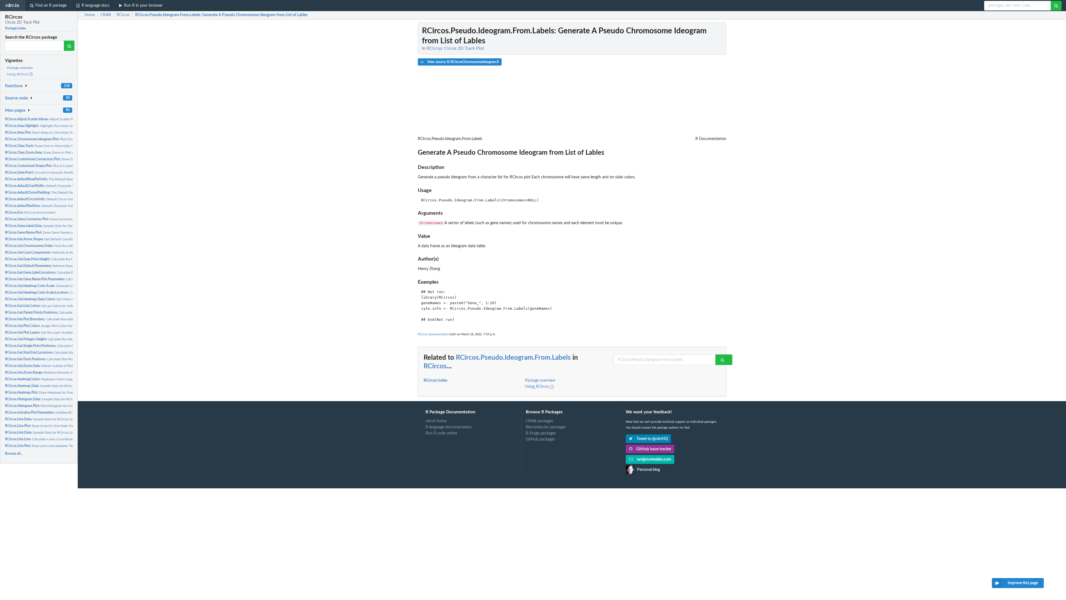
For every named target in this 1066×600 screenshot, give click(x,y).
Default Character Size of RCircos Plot (50, 206)
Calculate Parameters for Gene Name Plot (65, 279)
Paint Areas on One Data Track (41, 132)
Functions (14, 86)
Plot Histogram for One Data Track (48, 406)
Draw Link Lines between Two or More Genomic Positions (60, 446)
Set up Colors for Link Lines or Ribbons (51, 306)
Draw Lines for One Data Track (40, 426)
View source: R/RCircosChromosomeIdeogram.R (462, 62)
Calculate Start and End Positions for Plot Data (63, 352)
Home (89, 15)
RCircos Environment (30, 212)
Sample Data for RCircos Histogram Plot (52, 399)
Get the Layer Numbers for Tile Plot (48, 332)
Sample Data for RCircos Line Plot (43, 419)
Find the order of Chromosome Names (57, 246)
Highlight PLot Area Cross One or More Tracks (56, 126)
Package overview (20, 67)
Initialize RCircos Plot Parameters (54, 412)
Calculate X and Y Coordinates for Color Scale (71, 292)
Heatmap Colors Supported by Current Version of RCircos (65, 379)
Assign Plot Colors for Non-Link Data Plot (53, 326)
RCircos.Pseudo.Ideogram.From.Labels (513, 357)
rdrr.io (12, 5)
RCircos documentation (433, 334)
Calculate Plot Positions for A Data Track (55, 359)
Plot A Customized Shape (47, 166)
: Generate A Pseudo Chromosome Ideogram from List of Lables (221, 15)
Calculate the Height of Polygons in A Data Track (61, 339)
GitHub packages (540, 439)
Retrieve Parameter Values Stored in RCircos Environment (71, 266)
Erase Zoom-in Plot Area (42, 152)
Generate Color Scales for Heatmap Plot (59, 286)
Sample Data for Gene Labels (45, 226)
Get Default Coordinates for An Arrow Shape (57, 239)
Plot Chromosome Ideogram (53, 139)
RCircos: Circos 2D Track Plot (455, 48)
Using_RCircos (18, 74)
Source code (16, 98)
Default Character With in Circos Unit (52, 186)
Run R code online (441, 433)
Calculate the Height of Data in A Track (56, 259)
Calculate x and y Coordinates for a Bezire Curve (53, 439)
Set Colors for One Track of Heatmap (57, 299)
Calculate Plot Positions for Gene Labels (60, 272)
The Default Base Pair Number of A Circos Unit (61, 179)
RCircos (435, 366)
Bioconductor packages (546, 427)
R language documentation (449, 427)
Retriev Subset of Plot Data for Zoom (50, 366)
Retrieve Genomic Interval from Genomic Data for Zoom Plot (68, 372)
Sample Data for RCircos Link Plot (43, 432)
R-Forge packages (541, 433)
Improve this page (1023, 583)
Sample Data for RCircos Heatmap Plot (51, 386)
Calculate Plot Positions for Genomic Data (61, 346)
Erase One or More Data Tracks (42, 146)
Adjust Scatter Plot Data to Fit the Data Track (60, 119)
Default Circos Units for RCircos (49, 199)
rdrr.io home (436, 421)
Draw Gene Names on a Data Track (49, 232)
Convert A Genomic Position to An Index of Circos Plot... (61, 172)
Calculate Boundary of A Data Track (51, 319)
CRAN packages (539, 421)
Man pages (15, 110)
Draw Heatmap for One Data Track (47, 392)
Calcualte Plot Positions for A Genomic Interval (66, 312)
